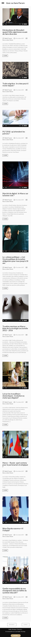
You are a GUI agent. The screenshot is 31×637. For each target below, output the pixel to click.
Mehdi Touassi (8, 38)
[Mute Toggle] (22, 24)
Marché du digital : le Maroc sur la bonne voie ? (15, 194)
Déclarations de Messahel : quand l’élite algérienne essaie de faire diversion (14, 32)
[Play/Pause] (3, 24)
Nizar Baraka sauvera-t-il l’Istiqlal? (12, 529)
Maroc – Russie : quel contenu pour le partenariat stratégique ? (15, 465)
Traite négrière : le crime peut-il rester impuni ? (15, 84)
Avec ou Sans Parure (7, 40)
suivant (24, 624)
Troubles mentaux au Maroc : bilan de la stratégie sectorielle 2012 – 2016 (15, 328)
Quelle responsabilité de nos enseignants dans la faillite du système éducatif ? (14, 590)
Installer (15, 635)
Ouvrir (5, 55)
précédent (10, 624)
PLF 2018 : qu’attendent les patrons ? (13, 133)
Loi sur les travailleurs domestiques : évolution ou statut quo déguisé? (13, 396)
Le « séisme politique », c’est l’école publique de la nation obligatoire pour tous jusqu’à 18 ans (15, 260)
